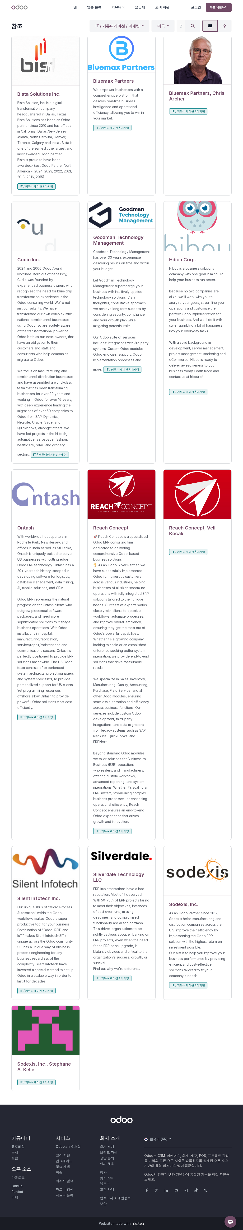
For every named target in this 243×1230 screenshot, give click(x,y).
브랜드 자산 (108, 1152)
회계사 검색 (64, 1181)
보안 (103, 1203)
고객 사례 (107, 1189)
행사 (103, 1172)
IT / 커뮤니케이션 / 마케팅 (117, 26)
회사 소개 (107, 1146)
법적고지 (106, 1198)
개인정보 (124, 1198)
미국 (161, 26)
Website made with (115, 1223)
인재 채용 (107, 1164)
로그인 (196, 7)
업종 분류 (94, 7)
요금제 (140, 7)
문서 (14, 1152)
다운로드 (18, 1177)
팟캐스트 (106, 1178)
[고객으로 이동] (45, 61)
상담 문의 (107, 1158)
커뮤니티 (118, 7)
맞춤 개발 (63, 1166)
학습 (59, 1172)
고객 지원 (162, 7)
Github (17, 1186)
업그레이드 (64, 1161)
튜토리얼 (18, 1146)
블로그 (105, 1184)
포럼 (14, 1158)
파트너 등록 (64, 1195)
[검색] (193, 26)
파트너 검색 (64, 1189)
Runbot (17, 1192)
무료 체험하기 (219, 7)
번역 (14, 1197)
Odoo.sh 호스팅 (68, 1146)
